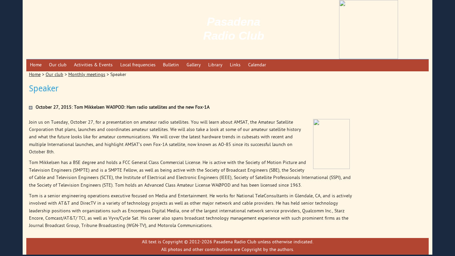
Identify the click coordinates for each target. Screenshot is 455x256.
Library (215, 65)
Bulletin (171, 65)
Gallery (194, 65)
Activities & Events (93, 65)
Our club (58, 65)
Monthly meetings (86, 75)
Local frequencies (138, 65)
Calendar (257, 65)
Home (36, 65)
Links (235, 65)
